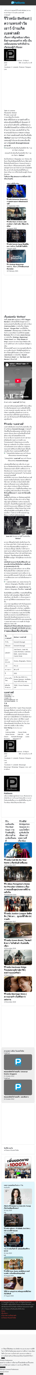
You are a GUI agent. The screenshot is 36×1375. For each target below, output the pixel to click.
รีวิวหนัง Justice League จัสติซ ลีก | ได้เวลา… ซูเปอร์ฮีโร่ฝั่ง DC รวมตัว (18, 916)
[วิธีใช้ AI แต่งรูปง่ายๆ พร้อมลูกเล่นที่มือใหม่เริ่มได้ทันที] (13, 1289)
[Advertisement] (18, 90)
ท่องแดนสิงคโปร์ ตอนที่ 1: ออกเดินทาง (16, 1097)
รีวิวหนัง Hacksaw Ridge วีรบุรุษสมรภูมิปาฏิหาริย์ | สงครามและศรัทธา (15, 970)
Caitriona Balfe (10, 732)
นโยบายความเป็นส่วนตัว (8, 1315)
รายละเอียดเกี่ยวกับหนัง (11, 117)
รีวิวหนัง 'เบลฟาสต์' (10, 115)
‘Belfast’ (7, 138)
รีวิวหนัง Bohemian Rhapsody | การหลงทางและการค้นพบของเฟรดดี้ (17, 202)
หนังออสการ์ (17, 739)
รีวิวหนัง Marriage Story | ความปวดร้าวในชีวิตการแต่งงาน (15, 997)
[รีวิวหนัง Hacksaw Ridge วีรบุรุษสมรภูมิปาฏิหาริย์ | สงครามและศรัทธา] (18, 964)
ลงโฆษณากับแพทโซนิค (11, 1150)
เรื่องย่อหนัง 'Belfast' (10, 113)
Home (3, 1311)
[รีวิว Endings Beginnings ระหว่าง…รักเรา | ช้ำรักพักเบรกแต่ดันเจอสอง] (16, 262)
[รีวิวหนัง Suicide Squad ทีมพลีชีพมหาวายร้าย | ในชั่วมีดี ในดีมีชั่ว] (16, 242)
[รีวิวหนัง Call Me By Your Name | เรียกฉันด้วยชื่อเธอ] (18, 857)
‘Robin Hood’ (8, 339)
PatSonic (19, 60)
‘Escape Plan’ (14, 328)
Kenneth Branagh (19, 642)
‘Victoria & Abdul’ (10, 357)
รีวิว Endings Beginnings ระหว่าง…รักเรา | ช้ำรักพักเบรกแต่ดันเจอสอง (18, 267)
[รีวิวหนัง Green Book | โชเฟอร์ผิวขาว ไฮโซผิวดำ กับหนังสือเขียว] (18, 938)
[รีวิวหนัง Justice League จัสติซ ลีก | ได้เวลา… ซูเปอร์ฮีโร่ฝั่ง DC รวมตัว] (18, 911)
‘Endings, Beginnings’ (20, 337)
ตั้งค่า (31, 1356)
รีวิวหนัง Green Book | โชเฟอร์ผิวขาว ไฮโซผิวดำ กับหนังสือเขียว (17, 943)
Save (1, 1374)
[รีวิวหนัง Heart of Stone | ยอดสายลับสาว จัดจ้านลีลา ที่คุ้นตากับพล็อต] (16, 219)
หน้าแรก (7, 10)
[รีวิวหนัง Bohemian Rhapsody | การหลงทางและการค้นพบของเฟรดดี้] (16, 197)
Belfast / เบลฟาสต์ (20, 637)
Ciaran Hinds (22, 732)
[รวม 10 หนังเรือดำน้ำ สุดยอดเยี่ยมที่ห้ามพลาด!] (13, 1246)
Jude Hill (20, 734)
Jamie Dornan (9, 734)
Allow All (2, 1367)
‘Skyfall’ (24, 355)
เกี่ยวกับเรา (4, 1313)
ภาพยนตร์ (13, 10)
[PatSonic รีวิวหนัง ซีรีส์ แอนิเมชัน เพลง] (18, 2)
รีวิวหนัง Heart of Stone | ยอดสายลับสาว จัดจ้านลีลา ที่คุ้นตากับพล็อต (18, 224)
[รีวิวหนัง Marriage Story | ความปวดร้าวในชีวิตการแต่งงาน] (18, 991)
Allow (3, 1358)
